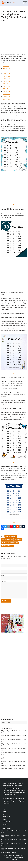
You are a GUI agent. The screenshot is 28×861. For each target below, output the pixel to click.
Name (3, 563)
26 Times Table (6, 81)
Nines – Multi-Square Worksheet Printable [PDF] (13, 765)
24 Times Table (6, 76)
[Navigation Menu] (25, 2)
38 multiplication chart (10, 536)
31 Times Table (6, 94)
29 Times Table (6, 89)
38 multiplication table (7, 539)
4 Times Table (6, 66)
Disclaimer (5, 824)
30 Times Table (6, 91)
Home (4, 811)
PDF (14, 204)
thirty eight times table (7, 545)
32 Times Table (6, 96)
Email (3, 569)
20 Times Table (6, 73)
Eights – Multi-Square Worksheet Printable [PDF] (13, 768)
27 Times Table (6, 83)
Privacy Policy (6, 816)
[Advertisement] (14, 40)
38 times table (18, 539)
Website (3, 575)
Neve (2, 852)
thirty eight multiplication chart (10, 542)
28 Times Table (6, 86)
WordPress (13, 852)
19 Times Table (6, 71)
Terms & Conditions (7, 821)
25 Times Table (6, 78)
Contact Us (5, 819)
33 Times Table (6, 99)
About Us (5, 814)
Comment (4, 581)
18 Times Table (6, 68)
